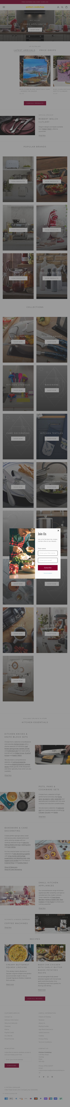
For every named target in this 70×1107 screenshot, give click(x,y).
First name (42, 548)
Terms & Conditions (48, 573)
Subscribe (47, 568)
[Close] (58, 530)
